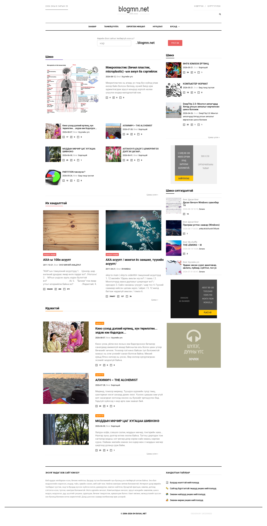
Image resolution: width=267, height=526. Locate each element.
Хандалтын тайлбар (178, 472)
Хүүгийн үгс (127, 76)
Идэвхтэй (52, 308)
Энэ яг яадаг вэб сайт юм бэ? (62, 472)
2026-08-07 (67, 132)
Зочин (202, 209)
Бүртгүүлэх (214, 6)
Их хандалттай (56, 203)
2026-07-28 (128, 129)
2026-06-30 (67, 155)
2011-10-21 (48, 265)
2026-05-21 (188, 67)
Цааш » (154, 300)
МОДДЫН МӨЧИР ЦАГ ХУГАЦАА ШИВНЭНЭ (127, 421)
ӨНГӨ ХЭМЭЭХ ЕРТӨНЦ (196, 63)
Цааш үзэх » (152, 195)
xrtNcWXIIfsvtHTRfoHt (209, 229)
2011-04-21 (111, 269)
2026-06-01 (128, 155)
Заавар (92, 26)
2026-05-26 (67, 176)
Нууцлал (157, 26)
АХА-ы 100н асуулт (57, 260)
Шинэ (49, 57)
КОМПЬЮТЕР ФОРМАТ (195, 83)
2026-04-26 (188, 113)
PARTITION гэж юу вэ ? (73, 172)
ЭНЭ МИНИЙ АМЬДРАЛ (70, 265)
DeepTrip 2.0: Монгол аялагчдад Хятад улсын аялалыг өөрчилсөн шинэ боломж (201, 106)
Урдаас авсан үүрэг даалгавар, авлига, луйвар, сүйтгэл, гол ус (200, 266)
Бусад (174, 26)
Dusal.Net (141, 513)
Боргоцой (143, 129)
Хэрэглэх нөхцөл (135, 26)
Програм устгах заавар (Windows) (201, 225)
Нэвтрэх (199, 6)
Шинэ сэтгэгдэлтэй (179, 190)
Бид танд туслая (86, 176)
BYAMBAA (126, 269)
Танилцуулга (111, 26)
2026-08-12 (111, 76)
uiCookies (207, 513)
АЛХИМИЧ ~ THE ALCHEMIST (137, 125)
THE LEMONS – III (192, 245)
